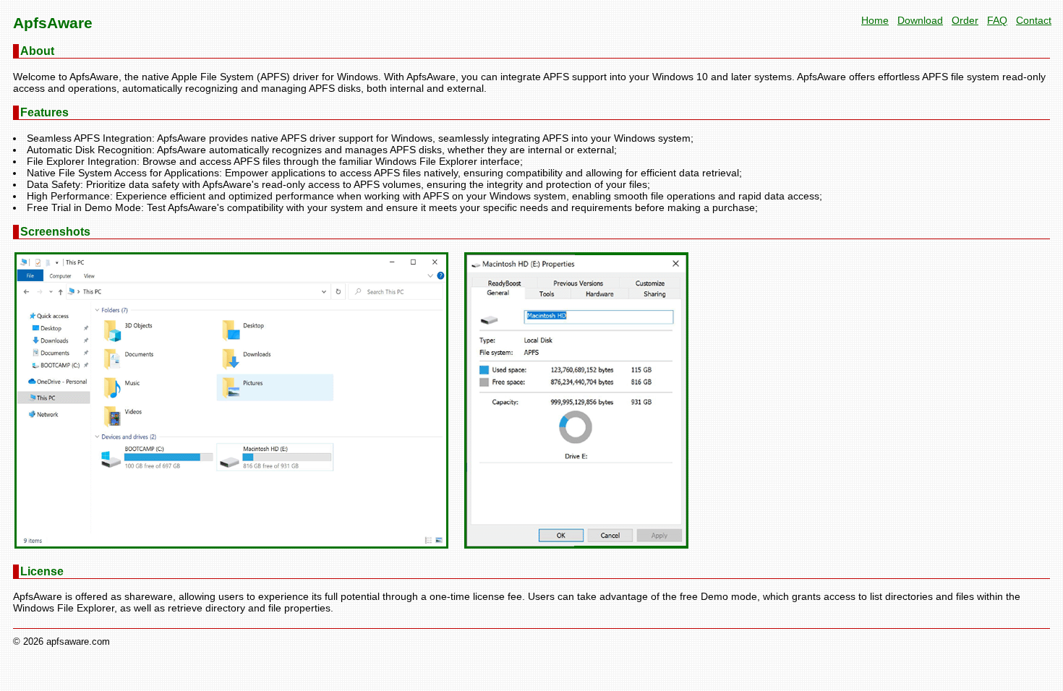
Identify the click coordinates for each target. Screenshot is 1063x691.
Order (965, 20)
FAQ (997, 20)
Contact (1033, 20)
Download (920, 20)
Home (875, 20)
